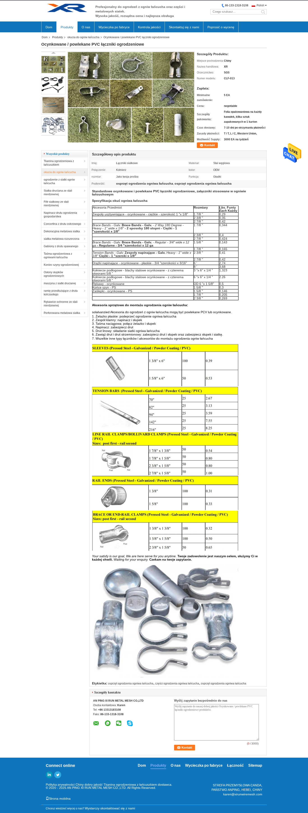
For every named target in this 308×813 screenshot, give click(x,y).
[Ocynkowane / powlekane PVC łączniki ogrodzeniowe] (53, 65)
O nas (86, 27)
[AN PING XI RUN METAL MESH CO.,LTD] (66, 9)
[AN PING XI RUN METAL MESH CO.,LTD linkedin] (49, 774)
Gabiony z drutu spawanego (61, 246)
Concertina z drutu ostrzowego (62, 224)
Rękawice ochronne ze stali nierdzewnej (61, 303)
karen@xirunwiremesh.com (242, 794)
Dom (49, 27)
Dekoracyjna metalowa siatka (62, 231)
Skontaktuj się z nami (184, 27)
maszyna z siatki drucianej (60, 283)
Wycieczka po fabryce (114, 27)
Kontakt (209, 145)
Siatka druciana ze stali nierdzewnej (58, 192)
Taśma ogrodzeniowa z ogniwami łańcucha (58, 255)
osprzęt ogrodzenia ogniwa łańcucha (130, 683)
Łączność (235, 765)
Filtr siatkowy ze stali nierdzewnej (56, 203)
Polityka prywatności (60, 784)
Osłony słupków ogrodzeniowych (54, 274)
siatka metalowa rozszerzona (61, 238)
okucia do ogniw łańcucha (83, 37)
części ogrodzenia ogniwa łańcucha (177, 683)
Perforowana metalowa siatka (62, 313)
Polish (260, 5)
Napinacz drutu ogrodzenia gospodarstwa (60, 214)
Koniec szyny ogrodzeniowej (61, 264)
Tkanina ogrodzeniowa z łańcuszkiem (59, 163)
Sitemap (255, 765)
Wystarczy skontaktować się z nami (110, 808)
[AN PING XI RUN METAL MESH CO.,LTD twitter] (57, 774)
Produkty (67, 27)
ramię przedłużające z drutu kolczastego (61, 292)
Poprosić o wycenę (220, 27)
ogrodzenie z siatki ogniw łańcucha (59, 181)
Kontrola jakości (149, 27)
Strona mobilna (60, 798)
